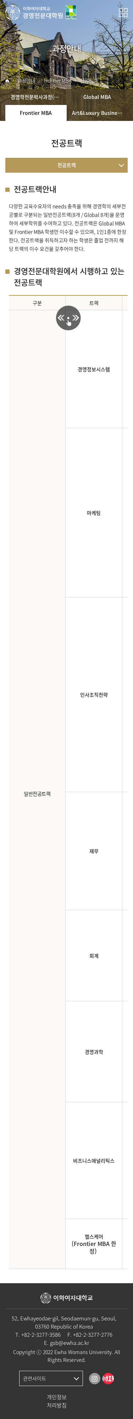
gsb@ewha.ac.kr (69, 1343)
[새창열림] (94, 1378)
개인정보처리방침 (57, 1401)
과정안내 (26, 80)
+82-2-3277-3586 (41, 1335)
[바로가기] (40, 12)
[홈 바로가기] (7, 81)
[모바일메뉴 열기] (123, 12)
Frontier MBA (58, 80)
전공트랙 (89, 80)
